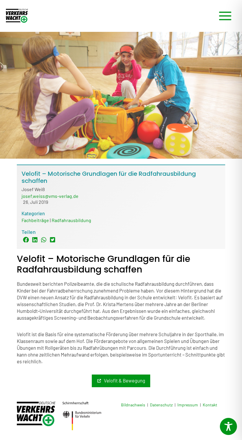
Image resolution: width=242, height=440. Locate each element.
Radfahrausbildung (71, 220)
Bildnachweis (133, 404)
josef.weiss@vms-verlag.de (50, 196)
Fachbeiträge (35, 220)
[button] (26, 239)
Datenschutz (161, 404)
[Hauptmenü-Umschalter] (225, 16)
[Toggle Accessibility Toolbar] (228, 426)
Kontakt (210, 404)
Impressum (187, 404)
